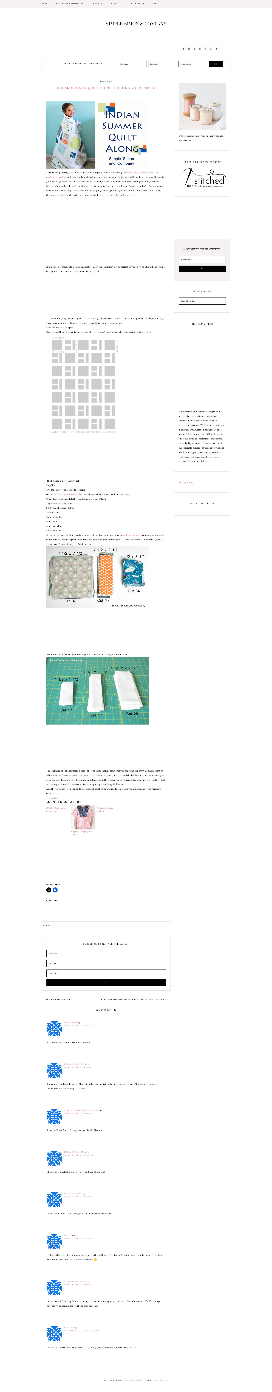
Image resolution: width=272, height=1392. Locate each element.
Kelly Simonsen (74, 1064)
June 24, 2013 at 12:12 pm (79, 1026)
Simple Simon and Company (136, 26)
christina (70, 1023)
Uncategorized (106, 81)
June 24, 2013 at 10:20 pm (79, 1155)
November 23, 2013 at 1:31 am (81, 1331)
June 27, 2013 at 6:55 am (78, 1238)
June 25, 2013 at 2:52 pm (78, 1197)
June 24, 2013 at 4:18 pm (78, 1067)
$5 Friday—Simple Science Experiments (56, 809)
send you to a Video (132, 534)
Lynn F (68, 1328)
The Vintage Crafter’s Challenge (105, 809)
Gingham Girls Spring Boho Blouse (82, 833)
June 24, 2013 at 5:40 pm (78, 1113)
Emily (67, 1235)
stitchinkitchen (74, 1281)
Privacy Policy (186, 482)
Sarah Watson (72, 1194)
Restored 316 (160, 1380)
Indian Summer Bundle (69, 494)
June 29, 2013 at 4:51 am (78, 1285)
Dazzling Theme (133, 1380)
